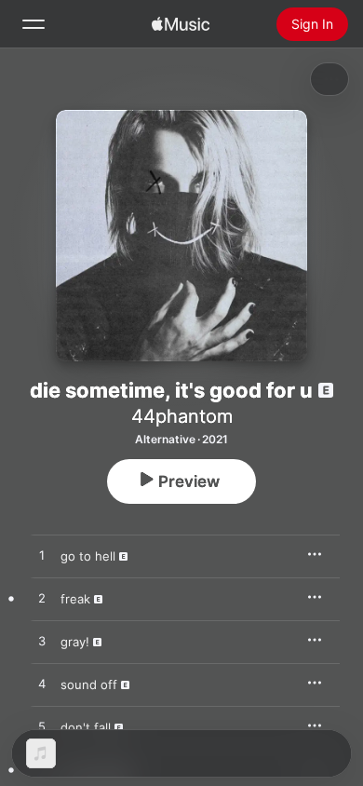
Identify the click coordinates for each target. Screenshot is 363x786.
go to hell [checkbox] (87, 556)
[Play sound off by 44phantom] (41, 684)
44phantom (182, 416)
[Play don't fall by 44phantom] (41, 727)
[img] (180, 24)
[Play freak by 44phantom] (41, 598)
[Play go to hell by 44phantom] (41, 556)
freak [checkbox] (75, 598)
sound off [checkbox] (88, 684)
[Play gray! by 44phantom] (41, 641)
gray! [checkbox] (74, 641)
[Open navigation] (33, 24)
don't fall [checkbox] (85, 727)
